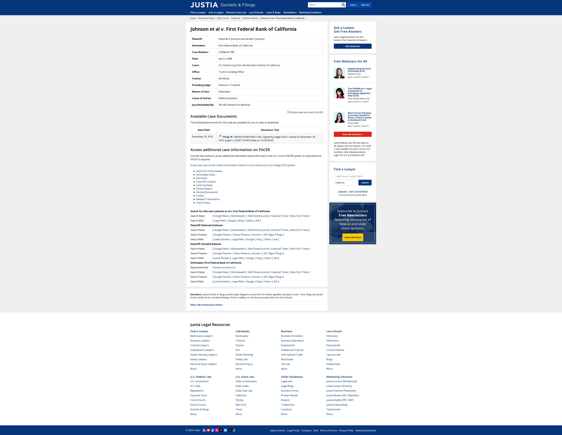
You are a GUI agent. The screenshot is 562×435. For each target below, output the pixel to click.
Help (315, 430)
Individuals (243, 331)
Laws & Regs (273, 12)
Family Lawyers (198, 359)
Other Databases (292, 377)
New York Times (300, 216)
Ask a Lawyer (216, 12)
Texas (239, 409)
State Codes (242, 386)
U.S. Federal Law (200, 377)
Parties (200, 195)
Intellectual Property (292, 350)
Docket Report (204, 188)
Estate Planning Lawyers (203, 354)
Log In (353, 5)
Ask (257, 220)
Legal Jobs (286, 381)
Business (286, 331)
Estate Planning (244, 354)
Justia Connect (277, 430)
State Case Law (244, 390)
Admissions (332, 340)
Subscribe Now (353, 237)
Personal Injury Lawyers (203, 364)
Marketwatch (238, 216)
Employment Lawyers (202, 350)
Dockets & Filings (199, 409)
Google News (221, 216)
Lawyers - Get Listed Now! (353, 191)
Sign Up (365, 5)
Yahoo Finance (241, 234)
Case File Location (206, 181)
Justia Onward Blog (336, 404)
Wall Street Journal (258, 216)
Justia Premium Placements (341, 390)
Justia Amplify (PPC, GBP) (340, 400)
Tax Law (285, 364)
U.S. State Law (245, 377)
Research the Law (236, 12)
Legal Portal (293, 430)
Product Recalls (289, 395)
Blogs (329, 359)
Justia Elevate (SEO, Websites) (342, 395)
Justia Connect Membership (341, 381)
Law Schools (256, 12)
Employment (288, 345)
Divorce (240, 345)
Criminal (240, 340)
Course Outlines (335, 350)
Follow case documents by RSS (306, 112)
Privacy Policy (346, 430)
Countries (286, 409)
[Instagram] (217, 430)
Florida (239, 400)
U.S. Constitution (199, 381)
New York (241, 404)
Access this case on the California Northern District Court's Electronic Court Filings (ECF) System (242, 165)
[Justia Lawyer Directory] (234, 430)
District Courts (198, 404)
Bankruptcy (242, 336)
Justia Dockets (222, 239)
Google (232, 220)
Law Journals (333, 354)
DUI (238, 350)
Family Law (241, 359)
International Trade (292, 354)
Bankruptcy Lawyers (201, 336)
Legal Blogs (287, 386)
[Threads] (221, 430)
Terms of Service (328, 430)
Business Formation (292, 336)
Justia (197, 430)
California (241, 395)
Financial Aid (333, 345)
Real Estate (287, 359)
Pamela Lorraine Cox (224, 267)
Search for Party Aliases (209, 171)
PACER (194, 159)
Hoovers (256, 234)
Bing (241, 220)
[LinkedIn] (204, 430)
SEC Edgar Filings (273, 234)
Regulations (196, 390)
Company (306, 430)
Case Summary (204, 185)
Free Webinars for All (350, 61)
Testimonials (333, 409)
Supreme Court (198, 395)
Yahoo (249, 220)
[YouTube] (208, 430)
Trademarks (287, 404)
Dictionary (332, 336)
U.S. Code (195, 386)
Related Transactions (208, 199)
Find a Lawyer (198, 12)
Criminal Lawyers (199, 345)
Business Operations (292, 340)
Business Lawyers (200, 340)
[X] (229, 430)
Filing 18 (228, 136)
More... (194, 368)
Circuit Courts (197, 400)
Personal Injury (244, 364)
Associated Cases (205, 174)
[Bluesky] (225, 430)
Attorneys (201, 178)
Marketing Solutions (310, 12)
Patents (285, 400)
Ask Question (352, 46)
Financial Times (279, 216)
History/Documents (207, 192)
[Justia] (204, 4)
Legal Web (220, 220)
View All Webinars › (352, 134)
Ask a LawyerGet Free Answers (348, 29)
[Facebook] (212, 430)
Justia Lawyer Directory (339, 386)
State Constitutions (246, 381)
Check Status (203, 202)
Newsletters (290, 12)
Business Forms (289, 390)
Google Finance (222, 234)
